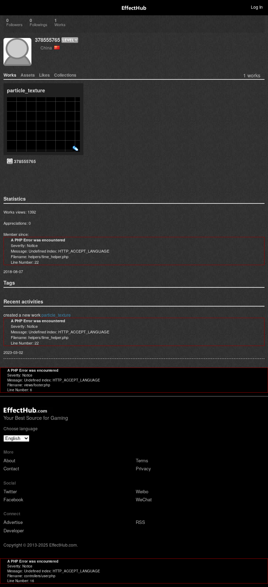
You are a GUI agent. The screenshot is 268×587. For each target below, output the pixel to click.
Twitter (10, 491)
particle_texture (56, 315)
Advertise (13, 522)
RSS (140, 522)
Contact (11, 468)
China (47, 48)
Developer (13, 530)
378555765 (47, 40)
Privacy (143, 468)
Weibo (142, 491)
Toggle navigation (8, 6)
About (9, 460)
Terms (142, 460)
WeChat (144, 499)
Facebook (13, 499)
